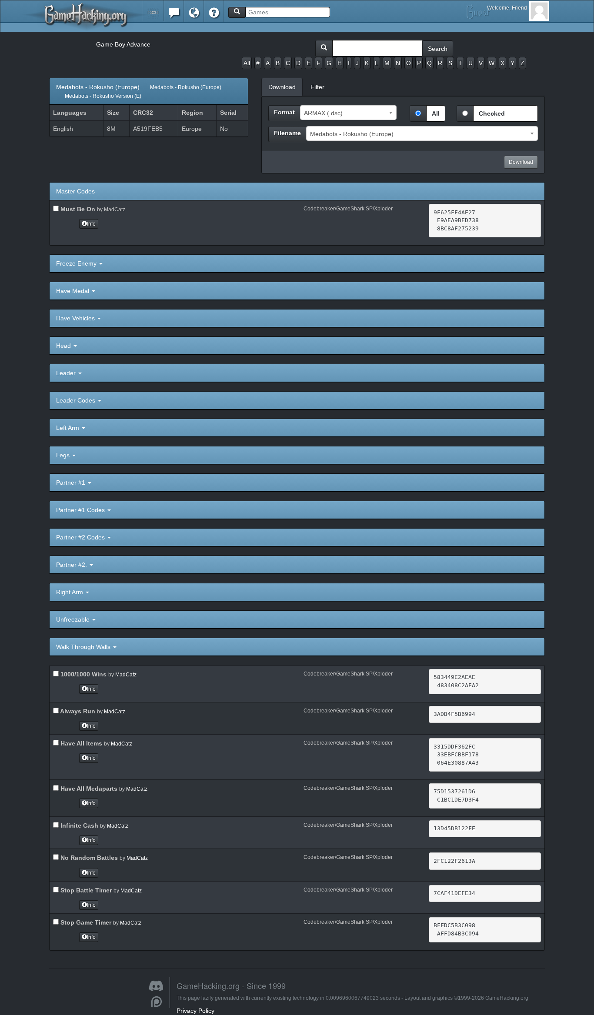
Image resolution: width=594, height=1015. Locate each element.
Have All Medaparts (88, 788)
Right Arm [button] (70, 592)
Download (521, 162)
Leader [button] (66, 372)
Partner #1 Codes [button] (81, 509)
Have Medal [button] (73, 290)
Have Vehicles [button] (76, 318)
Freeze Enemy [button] (77, 263)
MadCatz (126, 675)
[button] (153, 10)
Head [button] (64, 345)
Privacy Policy (195, 1010)
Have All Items (80, 743)
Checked (492, 113)
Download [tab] (282, 86)
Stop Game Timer (85, 922)
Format (284, 112)
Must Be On (77, 209)
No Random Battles (88, 857)
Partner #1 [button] (71, 482)
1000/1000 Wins (83, 674)
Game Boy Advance (123, 44)
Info (91, 224)
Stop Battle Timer (85, 890)
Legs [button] (63, 455)
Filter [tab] (317, 86)
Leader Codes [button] (76, 400)
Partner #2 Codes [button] (81, 537)
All (247, 63)
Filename (287, 133)
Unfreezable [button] (73, 619)
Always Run (77, 711)
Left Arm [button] (68, 427)
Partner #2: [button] (72, 564)
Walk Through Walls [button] (84, 646)
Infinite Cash (78, 825)
